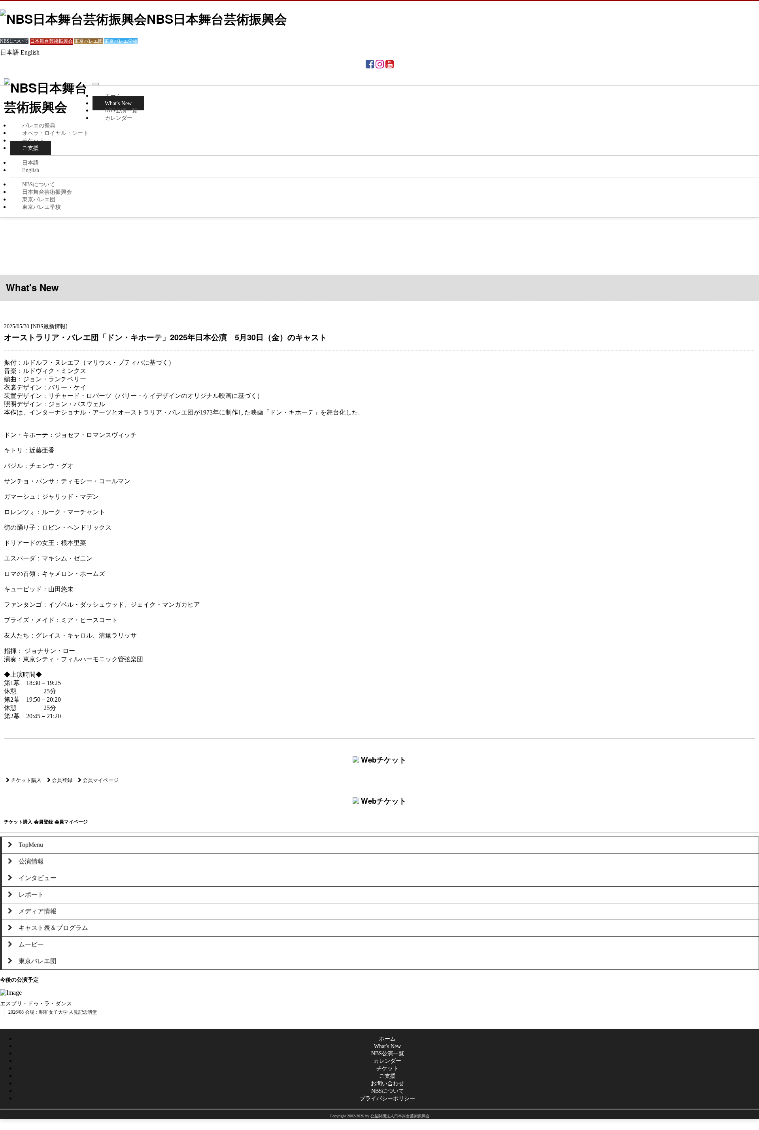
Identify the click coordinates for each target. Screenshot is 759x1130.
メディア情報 (34, 911)
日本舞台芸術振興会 (47, 192)
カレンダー (118, 118)
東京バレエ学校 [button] (121, 41)
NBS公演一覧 (121, 110)
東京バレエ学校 (41, 207)
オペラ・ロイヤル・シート (55, 133)
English (30, 170)
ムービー (28, 944)
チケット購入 (25, 780)
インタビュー (34, 877)
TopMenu (27, 844)
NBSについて (38, 184)
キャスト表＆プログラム (50, 927)
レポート (28, 894)
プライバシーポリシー (387, 1098)
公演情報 (28, 861)
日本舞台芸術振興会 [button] (51, 41)
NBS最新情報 (49, 326)
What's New (387, 1046)
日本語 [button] (9, 52)
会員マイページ (100, 780)
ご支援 (30, 148)
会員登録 (61, 780)
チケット (33, 140)
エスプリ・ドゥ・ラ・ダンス (36, 1004)
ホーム (113, 96)
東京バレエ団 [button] (88, 41)
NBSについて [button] (14, 41)
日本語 (30, 162)
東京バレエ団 (38, 199)
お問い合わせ (387, 1083)
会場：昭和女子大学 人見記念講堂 (61, 1012)
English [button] (30, 52)
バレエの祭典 (38, 125)
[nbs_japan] (380, 65)
